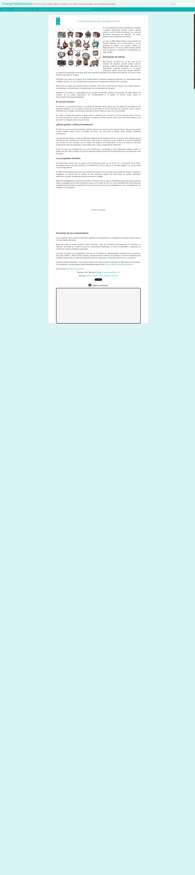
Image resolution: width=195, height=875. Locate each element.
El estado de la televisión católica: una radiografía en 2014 (98, 21)
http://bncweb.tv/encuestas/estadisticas (119, 264)
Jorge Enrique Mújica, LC (111, 272)
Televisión (114, 275)
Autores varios (98, 275)
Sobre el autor (31, 9)
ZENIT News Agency (76, 269)
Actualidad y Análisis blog (60, 9)
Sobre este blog (43, 9)
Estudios (107, 275)
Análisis (89, 275)
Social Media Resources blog (81, 9)
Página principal (19, 9)
